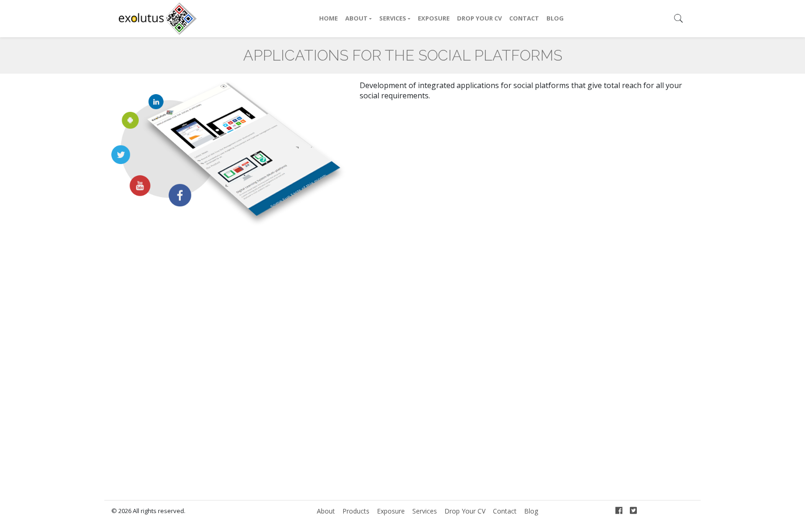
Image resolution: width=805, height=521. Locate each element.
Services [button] (392, 18)
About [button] (356, 18)
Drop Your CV (479, 18)
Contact (524, 18)
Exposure (434, 18)
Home (328, 18)
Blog (555, 18)
